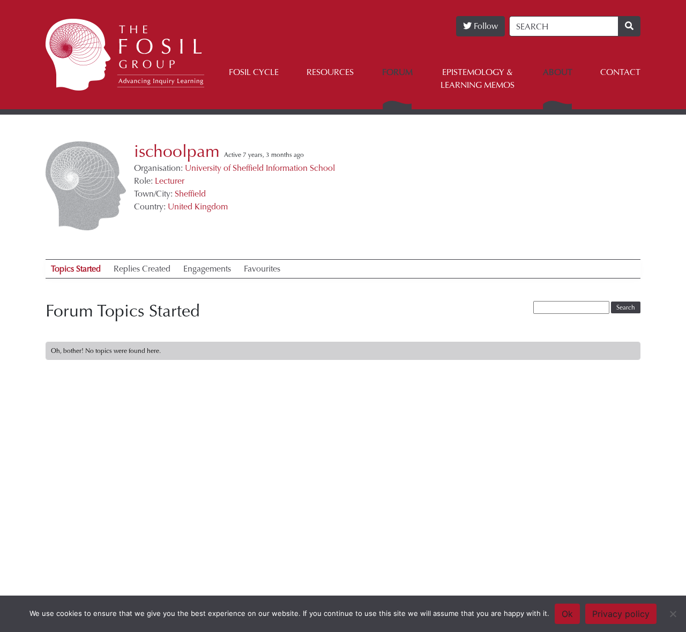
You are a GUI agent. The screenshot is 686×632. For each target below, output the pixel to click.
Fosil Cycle (254, 72)
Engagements (207, 269)
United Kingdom (198, 206)
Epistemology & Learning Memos (477, 78)
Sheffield (190, 194)
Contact (620, 72)
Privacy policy (621, 613)
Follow (485, 26)
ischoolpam (177, 151)
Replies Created (142, 269)
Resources (330, 72)
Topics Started (76, 269)
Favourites (262, 269)
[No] (672, 613)
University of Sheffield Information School (260, 168)
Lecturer (169, 181)
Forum (397, 72)
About (557, 72)
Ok (567, 613)
